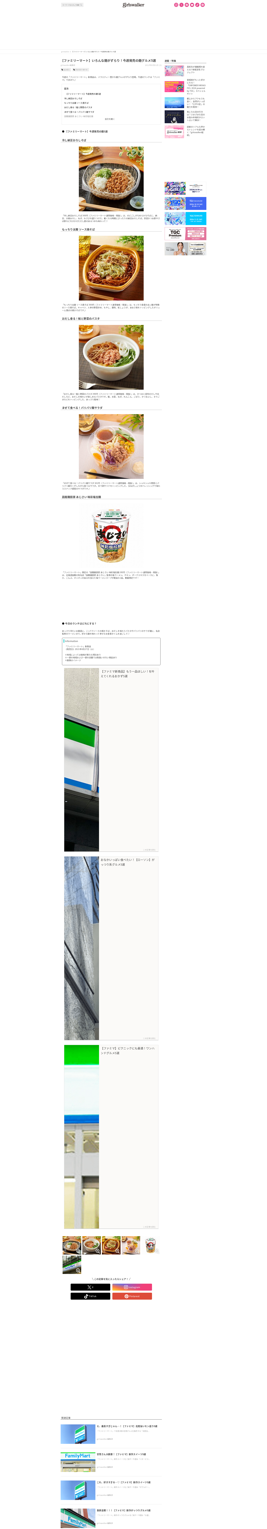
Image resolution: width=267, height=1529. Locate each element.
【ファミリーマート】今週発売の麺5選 (83, 93)
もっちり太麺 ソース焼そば (76, 102)
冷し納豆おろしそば (73, 98)
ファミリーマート (81, 70)
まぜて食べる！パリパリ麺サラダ (79, 111)
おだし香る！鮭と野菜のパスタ (78, 107)
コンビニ (67, 70)
